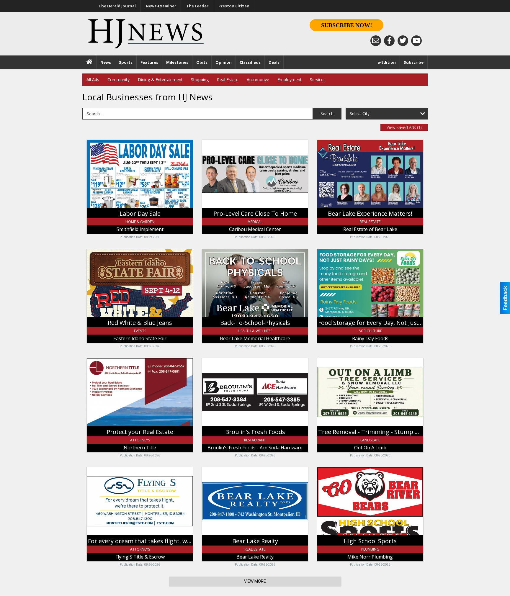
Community (118, 79)
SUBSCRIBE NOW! (346, 25)
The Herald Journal (117, 6)
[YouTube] (416, 40)
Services (318, 79)
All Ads (92, 79)
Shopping (200, 79)
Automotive (258, 79)
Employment (289, 79)
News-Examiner (161, 6)
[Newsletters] (375, 40)
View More (255, 581)
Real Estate (227, 79)
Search (327, 113)
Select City (360, 113)
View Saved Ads (404, 127)
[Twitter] (403, 40)
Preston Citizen (233, 6)
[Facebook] (389, 40)
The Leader (197, 6)
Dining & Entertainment (160, 79)
